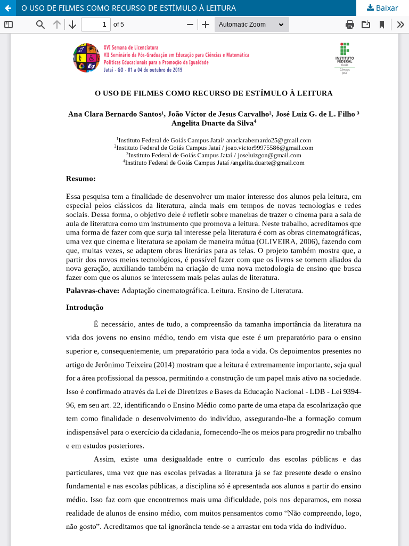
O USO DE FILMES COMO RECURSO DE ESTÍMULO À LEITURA (128, 8)
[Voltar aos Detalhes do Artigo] (8, 8)
